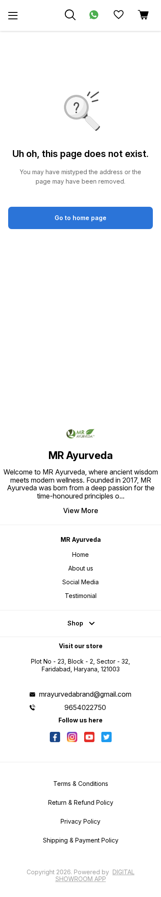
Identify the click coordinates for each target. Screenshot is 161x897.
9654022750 (85, 707)
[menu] (13, 15)
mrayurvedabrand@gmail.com (85, 694)
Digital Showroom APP (95, 875)
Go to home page (80, 217)
